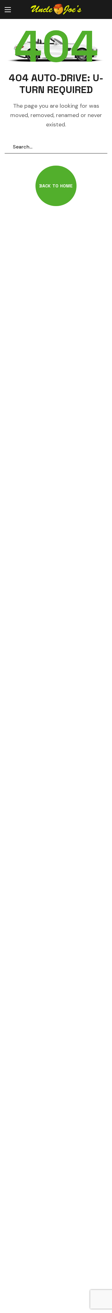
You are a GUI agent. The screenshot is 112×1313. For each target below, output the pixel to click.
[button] (101, 10)
